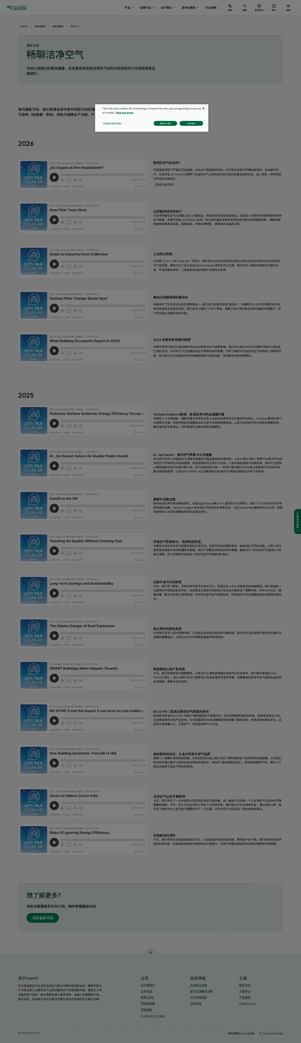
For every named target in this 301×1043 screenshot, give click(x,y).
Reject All (165, 123)
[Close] (203, 108)
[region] (151, 118)
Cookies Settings (112, 123)
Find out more (124, 112)
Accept (191, 123)
